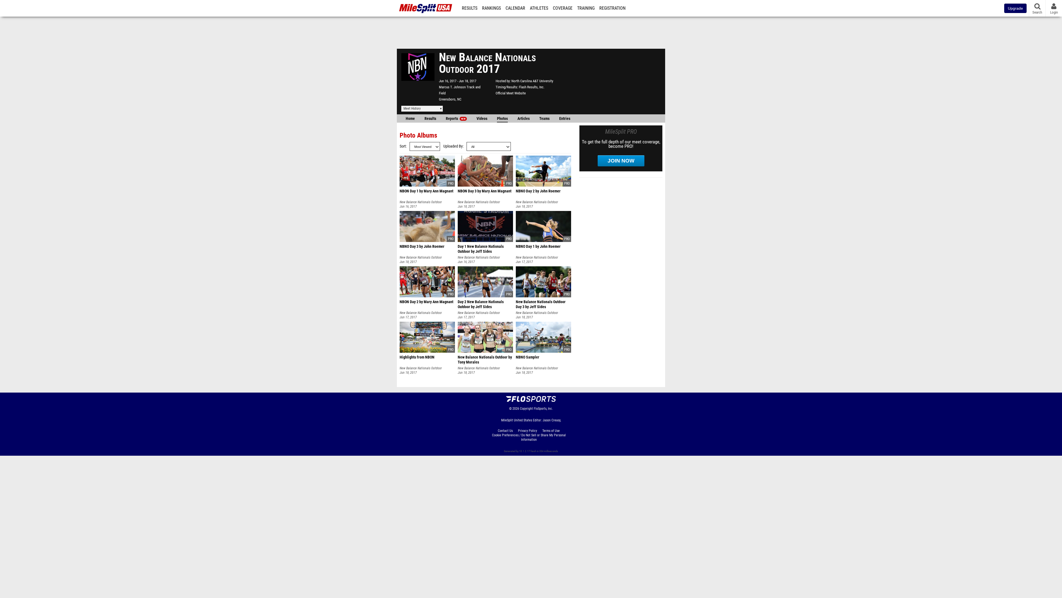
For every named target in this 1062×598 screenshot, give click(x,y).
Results (469, 8)
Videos (482, 118)
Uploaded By (453, 146)
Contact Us (505, 431)
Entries (564, 118)
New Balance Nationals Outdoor (421, 202)
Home (410, 118)
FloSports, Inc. (543, 409)
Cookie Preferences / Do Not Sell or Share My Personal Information (529, 437)
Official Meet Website (511, 93)
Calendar (515, 8)
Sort (403, 146)
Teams (544, 118)
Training (586, 8)
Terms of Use (551, 431)
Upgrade (1015, 8)
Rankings (491, 8)
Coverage (562, 8)
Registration (612, 8)
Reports (455, 118)
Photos (502, 118)
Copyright (526, 409)
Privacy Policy (527, 431)
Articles (523, 118)
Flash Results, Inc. (531, 87)
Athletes (539, 8)
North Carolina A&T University (532, 81)
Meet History (412, 108)
